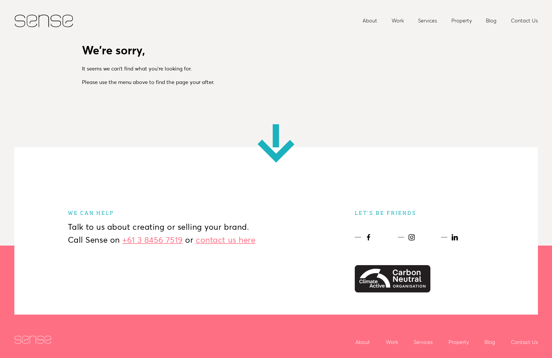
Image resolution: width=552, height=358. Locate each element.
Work (398, 21)
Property (461, 21)
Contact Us (524, 21)
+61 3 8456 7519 (152, 240)
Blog (491, 21)
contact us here (225, 240)
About (370, 21)
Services (427, 21)
